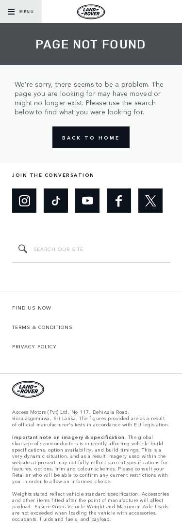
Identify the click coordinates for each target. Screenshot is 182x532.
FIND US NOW (31, 307)
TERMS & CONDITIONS (42, 327)
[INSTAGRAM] (24, 200)
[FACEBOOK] (119, 200)
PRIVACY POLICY (34, 346)
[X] (150, 200)
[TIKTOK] (56, 200)
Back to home (91, 137)
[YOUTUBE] (87, 200)
